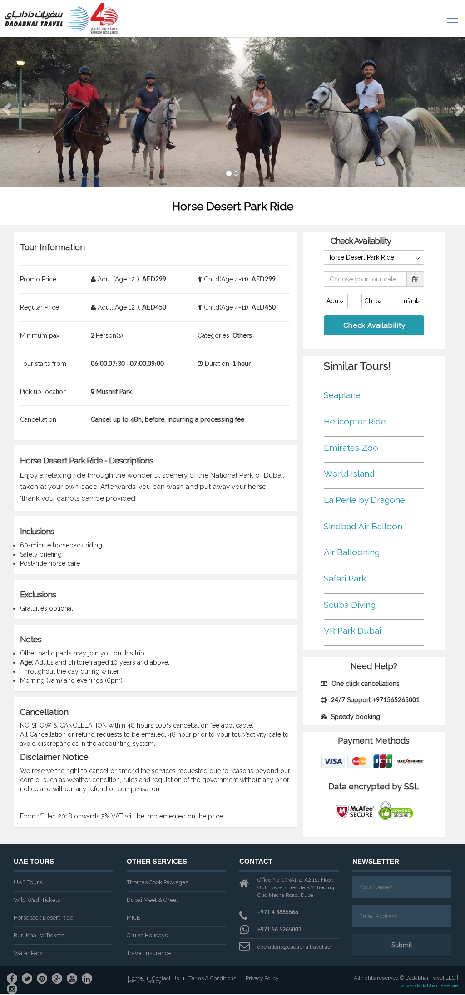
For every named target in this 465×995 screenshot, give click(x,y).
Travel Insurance (149, 953)
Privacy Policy (262, 978)
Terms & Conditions (212, 978)
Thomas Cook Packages (157, 882)
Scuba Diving (350, 605)
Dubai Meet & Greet (152, 899)
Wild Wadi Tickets (37, 899)
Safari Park (345, 578)
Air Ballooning (352, 552)
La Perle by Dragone (364, 500)
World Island (349, 473)
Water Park (28, 953)
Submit (401, 945)
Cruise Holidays (147, 935)
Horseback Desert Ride (43, 917)
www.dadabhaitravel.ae (429, 985)
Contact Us (165, 978)
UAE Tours (28, 882)
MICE (133, 917)
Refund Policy (144, 981)
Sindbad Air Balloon (363, 526)
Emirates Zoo (351, 448)
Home (135, 978)
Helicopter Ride (355, 421)
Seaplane (342, 395)
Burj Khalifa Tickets (39, 935)
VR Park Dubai (352, 630)
